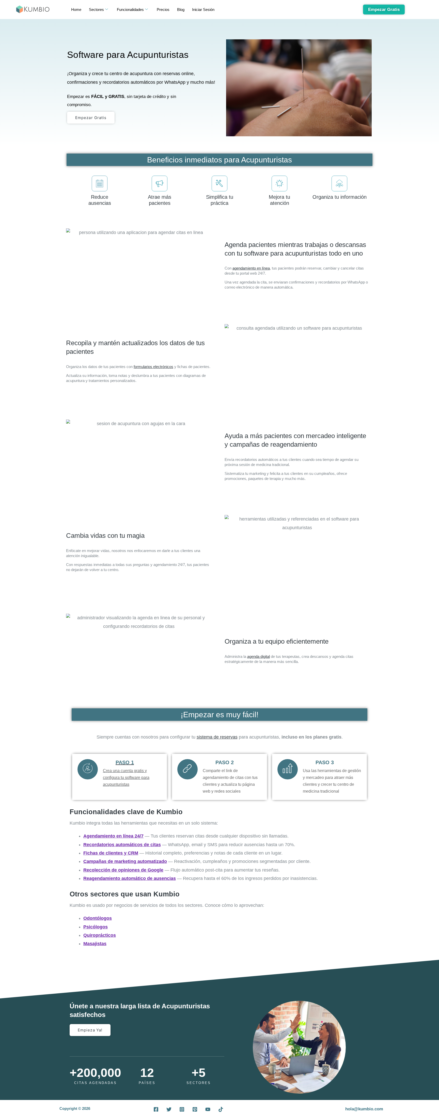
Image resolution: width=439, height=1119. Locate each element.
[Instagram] (181, 1109)
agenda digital (258, 656)
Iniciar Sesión (203, 9)
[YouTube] (207, 1109)
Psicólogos (95, 926)
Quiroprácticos (99, 935)
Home (76, 9)
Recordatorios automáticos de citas (122, 844)
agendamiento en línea (251, 268)
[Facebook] (156, 1109)
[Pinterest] (194, 1109)
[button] (424, 1104)
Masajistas (94, 943)
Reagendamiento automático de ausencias (129, 878)
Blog (180, 9)
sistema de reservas (217, 737)
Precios (163, 9)
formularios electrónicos (153, 366)
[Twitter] (168, 1109)
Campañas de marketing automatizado (125, 861)
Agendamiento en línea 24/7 (113, 836)
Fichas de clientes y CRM (110, 853)
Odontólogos (97, 918)
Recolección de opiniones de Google (123, 870)
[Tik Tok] (220, 1109)
